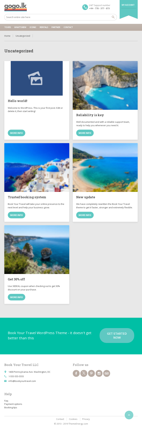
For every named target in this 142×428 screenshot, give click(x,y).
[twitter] (83, 373)
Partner (55, 27)
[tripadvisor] (106, 373)
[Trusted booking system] (36, 167)
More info (16, 132)
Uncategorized (23, 35)
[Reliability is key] (105, 85)
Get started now (117, 335)
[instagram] (99, 373)
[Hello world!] (36, 78)
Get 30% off (16, 279)
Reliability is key (90, 115)
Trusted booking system (27, 197)
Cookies (73, 419)
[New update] (105, 167)
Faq (6, 400)
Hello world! (17, 101)
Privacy (86, 419)
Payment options (13, 404)
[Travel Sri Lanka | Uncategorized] (15, 7)
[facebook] (76, 373)
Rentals (44, 27)
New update (85, 197)
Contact (68, 27)
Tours (7, 27)
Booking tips (10, 407)
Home (7, 35)
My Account (128, 4)
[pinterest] (91, 373)
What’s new (20, 27)
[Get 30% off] (36, 249)
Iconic (33, 27)
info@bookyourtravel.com (22, 381)
